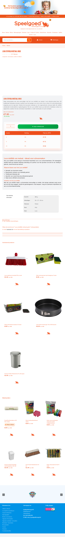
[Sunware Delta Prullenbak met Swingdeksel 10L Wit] (11, 453)
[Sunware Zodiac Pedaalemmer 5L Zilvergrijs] (16, 357)
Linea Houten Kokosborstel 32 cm (32, 465)
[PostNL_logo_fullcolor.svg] (50, 19)
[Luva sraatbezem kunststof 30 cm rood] (16, 258)
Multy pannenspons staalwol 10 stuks (12, 324)
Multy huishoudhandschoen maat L (32, 421)
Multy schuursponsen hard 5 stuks (53, 465)
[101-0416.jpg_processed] (32, 78)
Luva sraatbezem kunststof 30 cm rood (13, 275)
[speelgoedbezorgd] (31, 20)
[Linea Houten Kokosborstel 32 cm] (32, 453)
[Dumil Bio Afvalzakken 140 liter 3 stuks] (11, 409)
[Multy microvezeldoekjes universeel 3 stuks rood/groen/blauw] (54, 409)
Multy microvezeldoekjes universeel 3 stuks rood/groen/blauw (52, 422)
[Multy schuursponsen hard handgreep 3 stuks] (48, 258)
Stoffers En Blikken (18, 56)
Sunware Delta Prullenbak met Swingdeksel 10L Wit (10, 465)
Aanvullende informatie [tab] (9, 196)
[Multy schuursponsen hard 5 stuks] (54, 453)
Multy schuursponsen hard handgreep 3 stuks (46, 275)
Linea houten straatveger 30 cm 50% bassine (46, 324)
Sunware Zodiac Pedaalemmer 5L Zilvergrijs (14, 374)
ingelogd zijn (10, 229)
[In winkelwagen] (16, 284)
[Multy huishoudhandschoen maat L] (32, 409)
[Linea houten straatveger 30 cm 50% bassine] (48, 308)
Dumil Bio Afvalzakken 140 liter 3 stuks (10, 421)
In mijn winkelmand (38, 126)
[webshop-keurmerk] (50, 508)
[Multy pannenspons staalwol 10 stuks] (16, 308)
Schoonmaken (10, 56)
